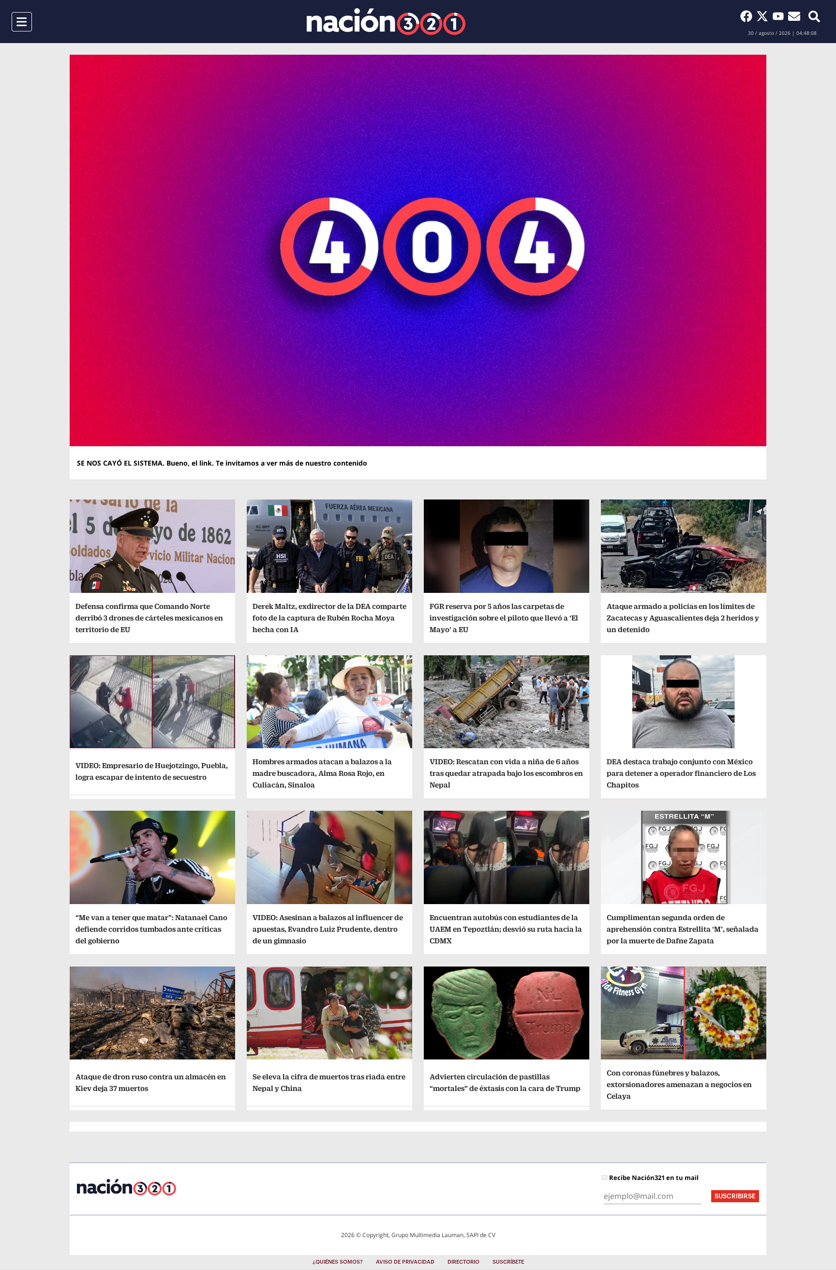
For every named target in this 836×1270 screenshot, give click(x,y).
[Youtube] (780, 16)
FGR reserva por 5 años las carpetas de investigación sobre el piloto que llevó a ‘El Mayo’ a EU (504, 618)
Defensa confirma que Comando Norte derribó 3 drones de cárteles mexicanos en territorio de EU (149, 618)
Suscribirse (735, 1196)
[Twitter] (764, 16)
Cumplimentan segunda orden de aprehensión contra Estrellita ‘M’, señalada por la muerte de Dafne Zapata (683, 929)
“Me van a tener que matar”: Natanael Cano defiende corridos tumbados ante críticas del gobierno (151, 929)
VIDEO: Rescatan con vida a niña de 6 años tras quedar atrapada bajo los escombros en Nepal (506, 773)
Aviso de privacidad (405, 1262)
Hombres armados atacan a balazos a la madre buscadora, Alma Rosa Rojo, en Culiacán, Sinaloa (322, 773)
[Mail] (794, 16)
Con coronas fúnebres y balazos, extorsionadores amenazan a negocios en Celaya (679, 1084)
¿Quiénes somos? (338, 1262)
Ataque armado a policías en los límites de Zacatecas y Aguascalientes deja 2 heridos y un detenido (683, 618)
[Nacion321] (386, 21)
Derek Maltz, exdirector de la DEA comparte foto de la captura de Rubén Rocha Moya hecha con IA (329, 618)
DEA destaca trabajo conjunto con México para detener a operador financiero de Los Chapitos (681, 773)
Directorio (463, 1262)
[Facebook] (748, 16)
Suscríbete (508, 1262)
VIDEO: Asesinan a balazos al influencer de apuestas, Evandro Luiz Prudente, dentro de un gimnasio (328, 929)
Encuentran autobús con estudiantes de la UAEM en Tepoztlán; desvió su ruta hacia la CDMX (506, 929)
